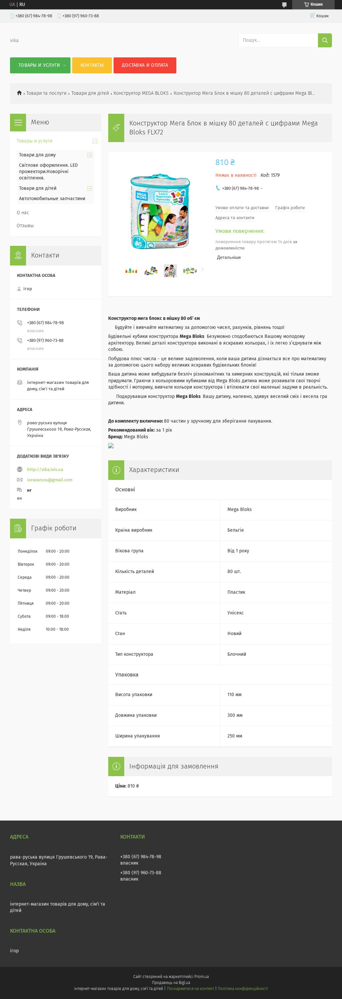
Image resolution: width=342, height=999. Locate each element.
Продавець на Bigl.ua (171, 983)
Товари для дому (37, 155)
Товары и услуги (39, 65)
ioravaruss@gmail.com (49, 480)
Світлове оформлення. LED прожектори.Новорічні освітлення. (48, 171)
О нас (23, 212)
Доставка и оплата (145, 65)
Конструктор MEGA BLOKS (141, 93)
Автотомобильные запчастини (52, 198)
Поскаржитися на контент (190, 989)
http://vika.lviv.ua (45, 470)
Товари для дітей (90, 93)
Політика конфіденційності (243, 989)
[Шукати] (325, 40)
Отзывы (25, 225)
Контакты (92, 65)
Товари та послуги (46, 93)
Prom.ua (201, 977)
